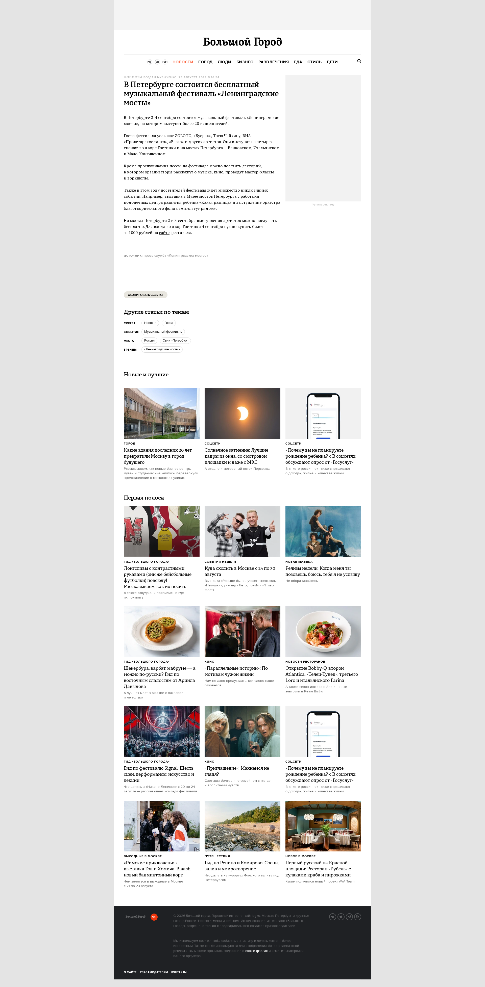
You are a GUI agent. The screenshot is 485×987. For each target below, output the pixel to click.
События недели (220, 562)
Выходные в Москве (143, 856)
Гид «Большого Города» (147, 562)
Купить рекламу (323, 204)
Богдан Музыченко (160, 77)
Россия (149, 341)
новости (150, 323)
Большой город (135, 917)
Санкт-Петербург (175, 341)
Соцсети (213, 444)
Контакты (179, 972)
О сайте (130, 972)
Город (129, 444)
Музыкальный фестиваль (163, 332)
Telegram (352, 916)
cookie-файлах (256, 951)
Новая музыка (299, 562)
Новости (133, 77)
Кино (209, 662)
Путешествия (217, 856)
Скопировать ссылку (145, 295)
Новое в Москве (300, 856)
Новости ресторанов (305, 662)
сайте (164, 232)
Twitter (344, 916)
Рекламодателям (154, 972)
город (168, 323)
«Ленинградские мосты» (162, 349)
